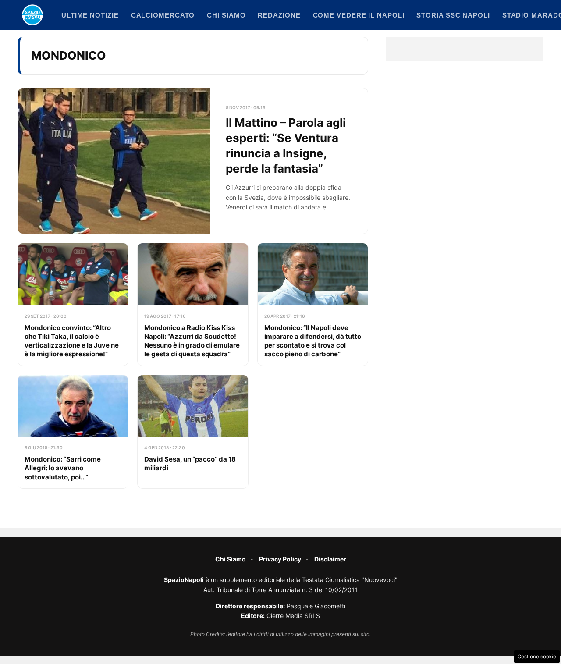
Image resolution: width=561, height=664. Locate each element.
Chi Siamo (230, 559)
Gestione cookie (537, 656)
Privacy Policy (280, 559)
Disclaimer (330, 559)
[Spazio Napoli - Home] (32, 14)
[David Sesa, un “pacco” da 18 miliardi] (193, 431)
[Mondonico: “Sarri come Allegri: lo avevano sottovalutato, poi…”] (73, 431)
